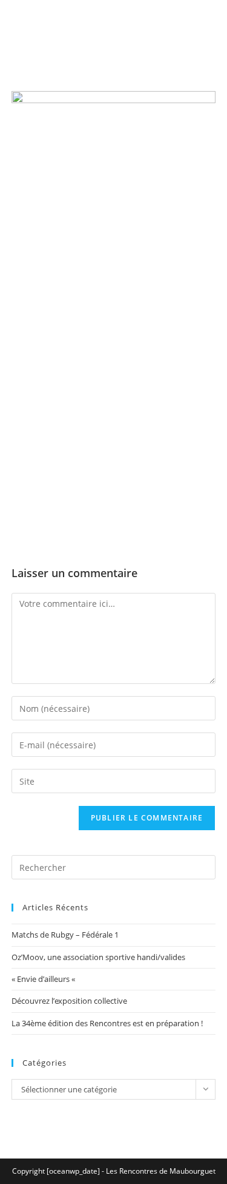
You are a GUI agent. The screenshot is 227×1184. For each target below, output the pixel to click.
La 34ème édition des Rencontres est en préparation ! (107, 1023)
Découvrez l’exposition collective (69, 1000)
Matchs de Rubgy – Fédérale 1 (65, 934)
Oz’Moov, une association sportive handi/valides (98, 957)
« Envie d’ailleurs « (44, 978)
